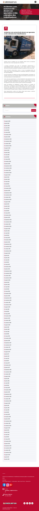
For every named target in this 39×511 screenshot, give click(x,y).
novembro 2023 (8, 195)
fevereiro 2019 (8, 315)
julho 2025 (7, 150)
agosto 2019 (7, 307)
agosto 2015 (7, 403)
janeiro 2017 (7, 367)
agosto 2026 (7, 121)
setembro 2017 (8, 349)
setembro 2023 (8, 199)
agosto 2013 (7, 454)
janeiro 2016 (7, 392)
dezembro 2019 (8, 298)
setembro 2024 (8, 172)
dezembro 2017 (8, 342)
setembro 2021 (8, 251)
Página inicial (23, 10)
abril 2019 (7, 311)
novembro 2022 (8, 221)
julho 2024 (7, 177)
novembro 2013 (8, 448)
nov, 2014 (5, 28)
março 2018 (7, 336)
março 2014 (7, 439)
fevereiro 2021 (8, 266)
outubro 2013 (7, 450)
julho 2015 (7, 405)
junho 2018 (7, 329)
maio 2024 (7, 181)
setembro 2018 (8, 322)
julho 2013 (7, 457)
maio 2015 (7, 409)
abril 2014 (7, 436)
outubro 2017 (7, 347)
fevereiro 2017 (8, 365)
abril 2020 (7, 289)
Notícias (28, 10)
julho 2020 (7, 282)
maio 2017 (7, 358)
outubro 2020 (8, 275)
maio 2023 (7, 208)
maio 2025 (7, 154)
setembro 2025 (8, 145)
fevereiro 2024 (8, 188)
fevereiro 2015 (8, 416)
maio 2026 (7, 127)
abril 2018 (7, 333)
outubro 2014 (7, 423)
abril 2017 (7, 360)
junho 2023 (7, 206)
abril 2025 (7, 157)
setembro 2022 (8, 226)
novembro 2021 (8, 246)
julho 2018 (7, 327)
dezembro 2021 (8, 244)
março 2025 (7, 159)
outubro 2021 (7, 248)
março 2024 (7, 186)
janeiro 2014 (7, 443)
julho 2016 (7, 378)
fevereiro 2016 (8, 389)
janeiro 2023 (7, 217)
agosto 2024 (7, 174)
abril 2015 (7, 412)
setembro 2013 (8, 452)
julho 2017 (7, 354)
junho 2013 (7, 459)
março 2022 (7, 237)
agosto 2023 (7, 201)
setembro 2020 (8, 277)
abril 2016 (7, 385)
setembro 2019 (8, 304)
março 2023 (7, 212)
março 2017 (7, 363)
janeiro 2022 (7, 242)
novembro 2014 (8, 421)
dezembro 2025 (8, 139)
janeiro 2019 (7, 318)
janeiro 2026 (7, 136)
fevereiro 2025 (8, 161)
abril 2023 (7, 210)
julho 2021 (7, 255)
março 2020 (7, 291)
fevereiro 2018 (8, 338)
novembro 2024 (8, 168)
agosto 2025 (7, 148)
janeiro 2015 (7, 418)
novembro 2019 (8, 300)
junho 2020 (7, 284)
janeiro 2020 (7, 295)
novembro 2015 (8, 396)
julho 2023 (7, 204)
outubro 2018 (7, 320)
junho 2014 (7, 432)
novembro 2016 (8, 371)
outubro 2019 (7, 302)
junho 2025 (7, 152)
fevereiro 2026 (8, 134)
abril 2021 (7, 262)
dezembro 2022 (8, 219)
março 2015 (7, 414)
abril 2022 (7, 235)
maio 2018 (7, 331)
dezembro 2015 (8, 394)
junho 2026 (7, 125)
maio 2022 (7, 233)
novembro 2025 (8, 141)
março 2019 (7, 313)
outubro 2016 (7, 374)
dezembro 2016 (8, 369)
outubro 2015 (7, 398)
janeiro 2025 (7, 163)
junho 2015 (7, 407)
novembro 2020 (8, 273)
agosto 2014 (7, 427)
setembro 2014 (8, 425)
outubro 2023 (8, 197)
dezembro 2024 (8, 165)
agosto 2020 (7, 280)
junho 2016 (7, 380)
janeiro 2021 (7, 268)
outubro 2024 (8, 170)
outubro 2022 (8, 224)
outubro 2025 (8, 143)
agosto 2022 (7, 228)
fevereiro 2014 (8, 441)
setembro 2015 (8, 401)
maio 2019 (7, 309)
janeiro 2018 (7, 340)
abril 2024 (7, 183)
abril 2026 (7, 130)
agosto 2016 (7, 376)
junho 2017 (7, 356)
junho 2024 (7, 179)
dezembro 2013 (8, 445)
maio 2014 (7, 434)
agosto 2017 (7, 351)
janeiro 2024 (7, 190)
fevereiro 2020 (8, 293)
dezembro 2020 (8, 271)
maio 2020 (7, 286)
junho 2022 (7, 230)
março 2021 (7, 264)
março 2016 (7, 387)
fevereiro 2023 (8, 215)
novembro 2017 (8, 345)
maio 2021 (7, 260)
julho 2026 (7, 123)
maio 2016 (7, 383)
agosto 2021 (7, 253)
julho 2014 (7, 430)
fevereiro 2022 (8, 239)
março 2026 (7, 132)
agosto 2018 (7, 324)
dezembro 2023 (8, 192)
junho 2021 (7, 257)
